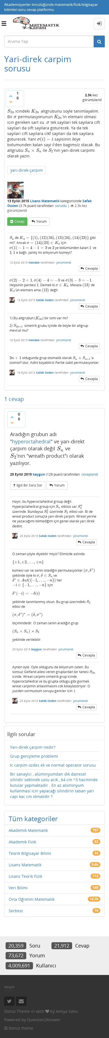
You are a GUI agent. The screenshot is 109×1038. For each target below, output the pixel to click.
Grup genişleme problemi (34, 756)
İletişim (9, 987)
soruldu (61, 205)
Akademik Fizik (22, 841)
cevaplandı (89, 474)
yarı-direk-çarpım (26, 170)
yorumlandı (63, 262)
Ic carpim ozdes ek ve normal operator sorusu (53, 765)
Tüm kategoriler (33, 818)
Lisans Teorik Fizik (25, 876)
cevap (19, 221)
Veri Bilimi (18, 887)
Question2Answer (43, 1019)
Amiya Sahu (67, 1011)
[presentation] (10, 111)
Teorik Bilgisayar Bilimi (30, 853)
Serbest (16, 910)
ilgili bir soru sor (29, 485)
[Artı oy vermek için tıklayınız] (11, 96)
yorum (41, 221)
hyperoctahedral (31, 441)
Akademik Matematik (28, 830)
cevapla (91, 268)
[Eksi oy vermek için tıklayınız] (11, 102)
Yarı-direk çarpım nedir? (32, 747)
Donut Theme (17, 1011)
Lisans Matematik (45, 201)
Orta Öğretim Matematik (31, 899)
